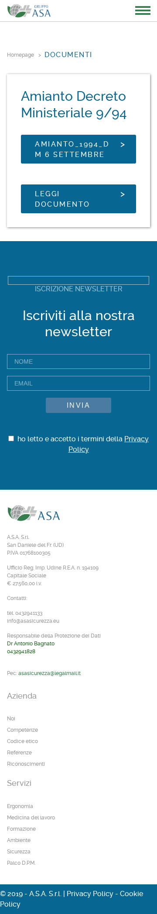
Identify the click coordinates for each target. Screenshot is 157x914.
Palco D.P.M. (21, 863)
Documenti (68, 55)
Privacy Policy (90, 894)
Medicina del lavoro (31, 818)
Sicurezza (19, 852)
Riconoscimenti (26, 764)
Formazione (21, 829)
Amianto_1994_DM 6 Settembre (72, 149)
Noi (11, 719)
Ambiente (19, 840)
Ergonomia (20, 806)
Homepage (20, 55)
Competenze (22, 730)
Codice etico (22, 741)
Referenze (19, 753)
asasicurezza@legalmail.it (49, 673)
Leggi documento (62, 199)
